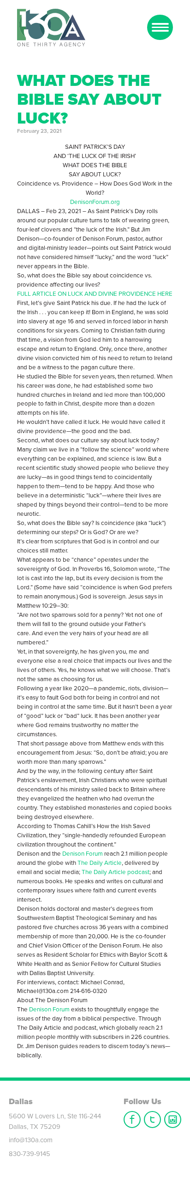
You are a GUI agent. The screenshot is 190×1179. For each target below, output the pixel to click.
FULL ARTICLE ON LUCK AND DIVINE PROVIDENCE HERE (94, 294)
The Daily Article (99, 863)
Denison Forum (82, 853)
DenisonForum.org (95, 202)
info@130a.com (31, 1140)
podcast (137, 872)
